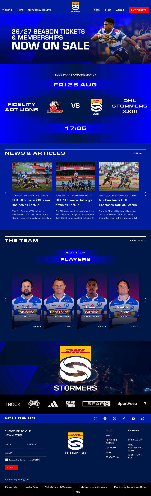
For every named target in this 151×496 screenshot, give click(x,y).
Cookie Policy (32, 487)
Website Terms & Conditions (58, 487)
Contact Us (112, 457)
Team (97, 10)
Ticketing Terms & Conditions (93, 487)
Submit (11, 467)
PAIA (78, 492)
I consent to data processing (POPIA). (24, 460)
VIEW (36, 326)
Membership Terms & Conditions (130, 487)
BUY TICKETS (138, 10)
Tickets (7, 10)
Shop (108, 10)
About (120, 10)
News (20, 10)
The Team (110, 447)
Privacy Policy (11, 487)
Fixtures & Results (39, 10)
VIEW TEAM (136, 240)
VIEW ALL (137, 153)
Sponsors (133, 430)
